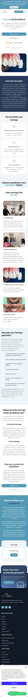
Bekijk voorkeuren (14, 691)
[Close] (27, 1)
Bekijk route (14, 7)
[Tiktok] (9, 607)
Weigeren (14, 687)
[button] (26, 667)
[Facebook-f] (2, 607)
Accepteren (14, 683)
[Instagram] (6, 607)
